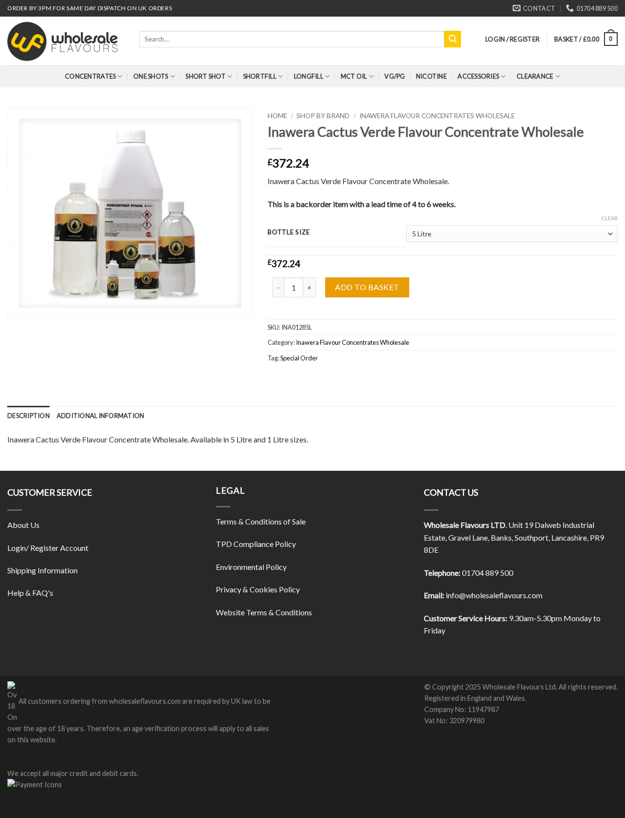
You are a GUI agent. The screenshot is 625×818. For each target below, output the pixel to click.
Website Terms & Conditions (264, 612)
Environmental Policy (251, 566)
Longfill (308, 76)
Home (277, 116)
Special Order (299, 358)
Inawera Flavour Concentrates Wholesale (437, 116)
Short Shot (206, 76)
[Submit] (452, 39)
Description (28, 415)
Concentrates (90, 76)
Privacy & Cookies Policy (258, 589)
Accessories (478, 76)
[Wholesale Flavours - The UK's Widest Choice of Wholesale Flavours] (66, 41)
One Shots (150, 76)
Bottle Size (289, 232)
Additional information (101, 415)
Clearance (535, 76)
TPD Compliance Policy (256, 543)
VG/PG (394, 76)
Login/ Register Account (47, 547)
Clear (609, 218)
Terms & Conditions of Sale (261, 521)
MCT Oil (354, 76)
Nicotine (431, 76)
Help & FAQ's (30, 592)
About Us (23, 524)
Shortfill (259, 76)
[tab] (28, 415)
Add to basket (367, 287)
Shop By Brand (323, 116)
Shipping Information (42, 570)
